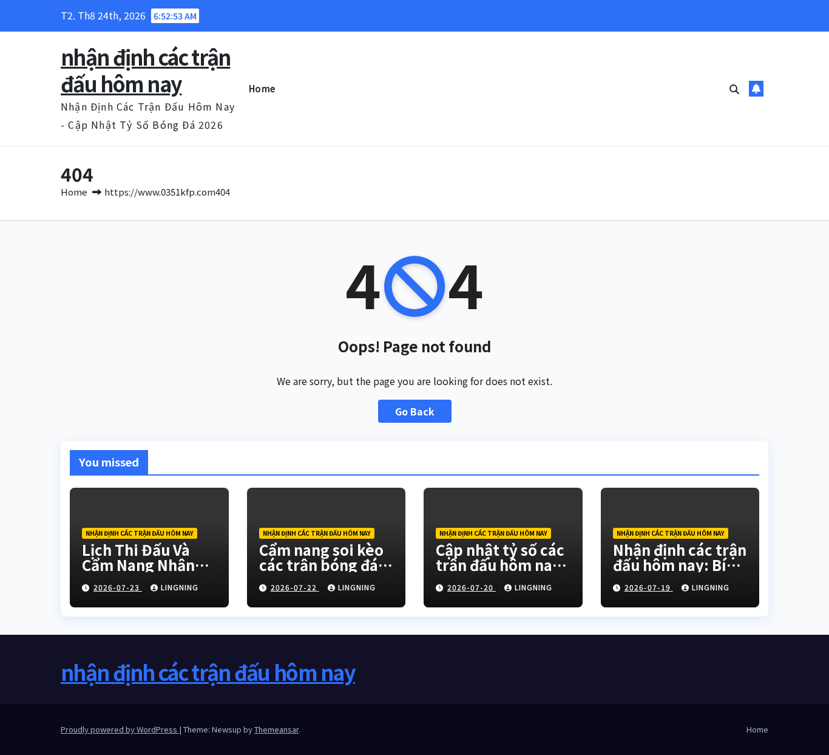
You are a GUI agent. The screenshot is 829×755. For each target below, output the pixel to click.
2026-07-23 (117, 587)
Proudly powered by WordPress (120, 729)
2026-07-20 (471, 587)
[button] (734, 88)
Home (262, 88)
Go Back (415, 411)
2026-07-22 (295, 587)
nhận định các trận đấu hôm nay (145, 70)
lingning (179, 587)
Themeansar (276, 729)
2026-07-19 (648, 587)
